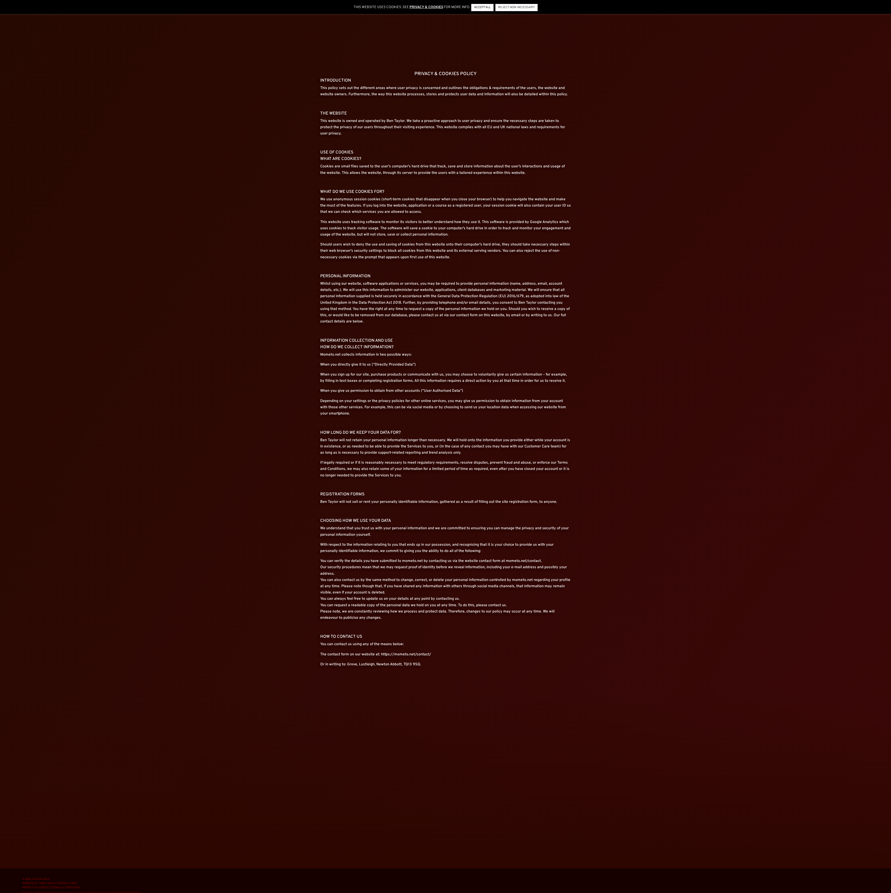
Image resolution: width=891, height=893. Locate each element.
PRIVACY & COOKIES (426, 7)
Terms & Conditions (65, 888)
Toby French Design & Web (58, 883)
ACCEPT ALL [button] (482, 7)
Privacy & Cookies (35, 888)
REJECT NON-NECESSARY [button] (516, 7)
